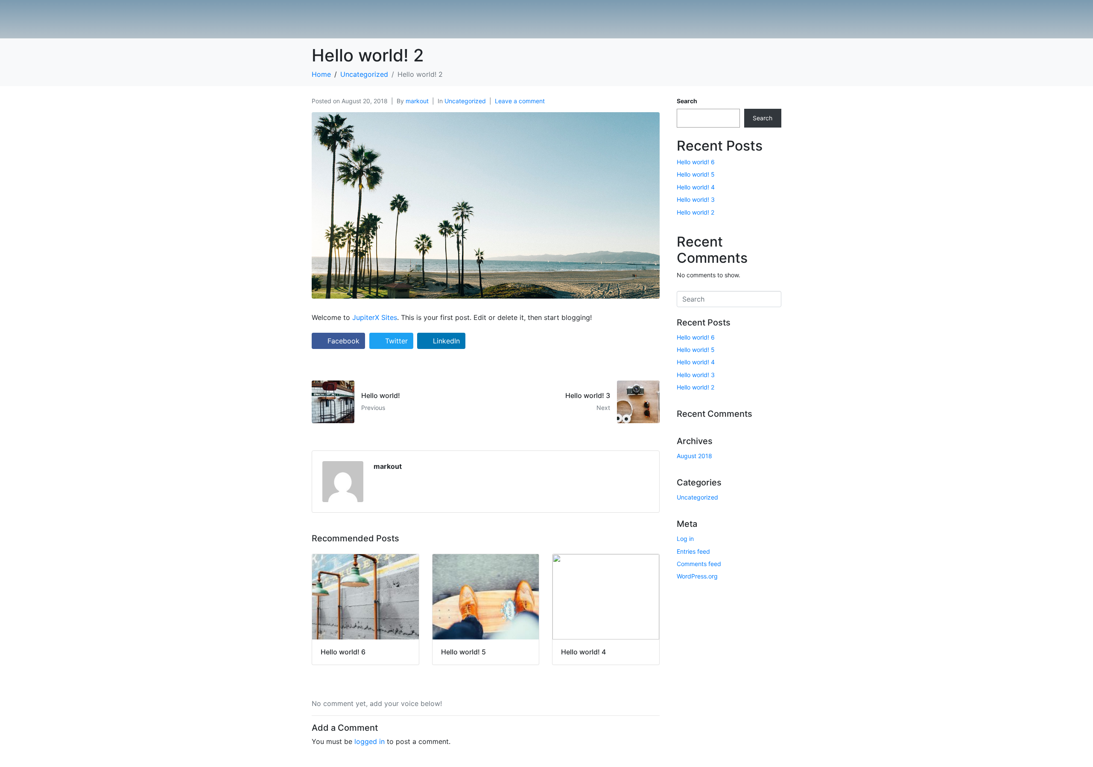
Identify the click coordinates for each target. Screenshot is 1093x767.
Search (687, 101)
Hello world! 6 (696, 162)
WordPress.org (697, 576)
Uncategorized (465, 101)
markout (417, 101)
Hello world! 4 (696, 187)
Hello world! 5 (696, 174)
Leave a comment (520, 101)
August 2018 (694, 455)
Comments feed (699, 563)
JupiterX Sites (374, 317)
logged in (369, 741)
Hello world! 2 (695, 212)
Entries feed (693, 551)
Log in (685, 538)
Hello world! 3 (696, 199)
